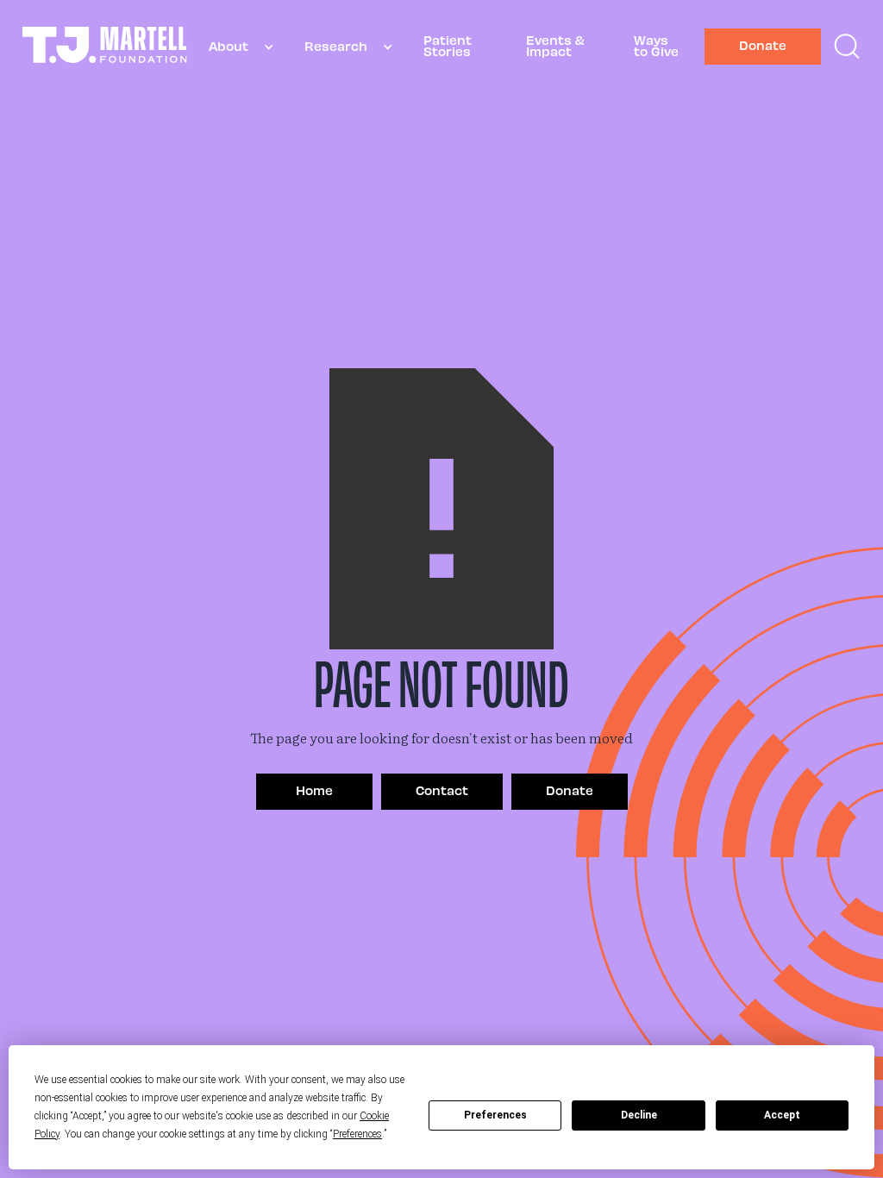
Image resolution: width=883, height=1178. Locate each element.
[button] (235, 47)
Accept (782, 1115)
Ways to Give (656, 45)
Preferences (495, 1115)
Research (335, 45)
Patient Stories (447, 45)
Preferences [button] (357, 1134)
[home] (104, 47)
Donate (762, 45)
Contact (442, 790)
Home (314, 790)
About (228, 45)
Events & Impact (555, 45)
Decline (639, 1115)
